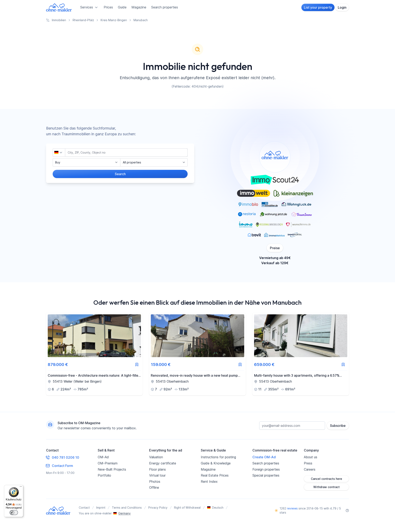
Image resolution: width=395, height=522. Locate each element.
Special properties (265, 475)
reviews (292, 508)
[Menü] (20, 487)
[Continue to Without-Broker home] (58, 510)
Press (308, 463)
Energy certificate (162, 463)
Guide (122, 7)
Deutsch (217, 507)
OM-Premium (107, 463)
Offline (154, 487)
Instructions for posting (218, 457)
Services (86, 7)
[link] (94, 354)
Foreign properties (266, 469)
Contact (84, 507)
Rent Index (209, 481)
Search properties (164, 7)
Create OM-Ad (264, 457)
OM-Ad (103, 457)
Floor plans (157, 469)
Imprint (100, 507)
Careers (309, 469)
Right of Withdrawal (187, 507)
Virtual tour (157, 475)
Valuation (156, 457)
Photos (154, 481)
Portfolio (104, 475)
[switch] (14, 512)
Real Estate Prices (215, 475)
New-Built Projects (112, 469)
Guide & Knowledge (216, 463)
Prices (108, 7)
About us (310, 457)
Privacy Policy (157, 507)
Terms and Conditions (127, 507)
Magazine (138, 7)
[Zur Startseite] (59, 7)
